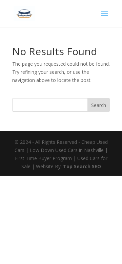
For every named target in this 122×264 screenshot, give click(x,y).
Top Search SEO (82, 166)
